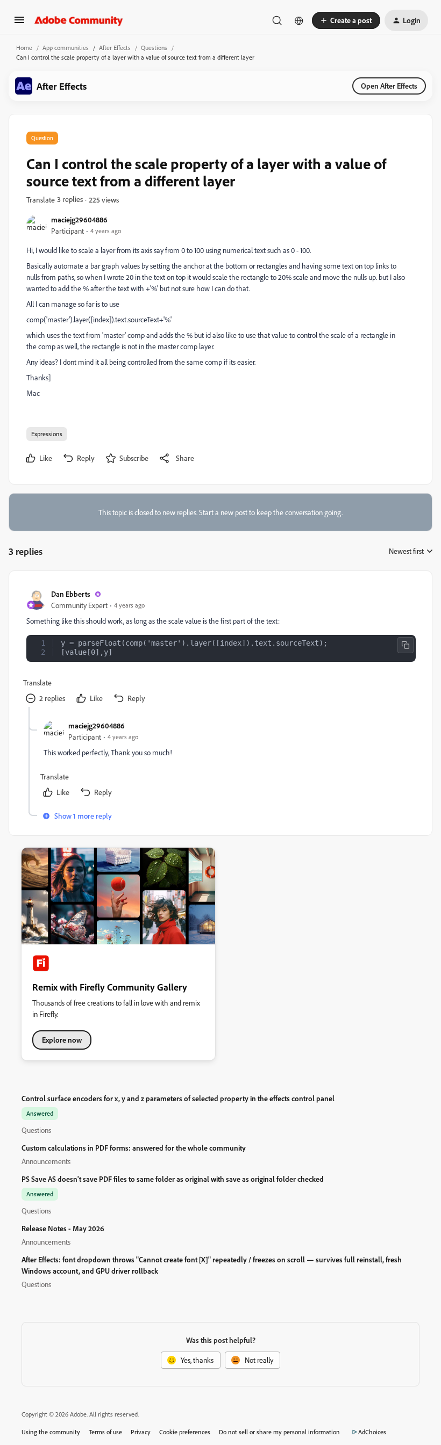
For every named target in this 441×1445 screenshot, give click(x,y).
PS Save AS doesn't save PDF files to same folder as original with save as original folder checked (173, 1178)
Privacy (141, 1432)
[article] (220, 647)
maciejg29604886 (79, 219)
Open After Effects (389, 85)
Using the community (51, 1432)
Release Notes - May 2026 (63, 1228)
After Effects (115, 48)
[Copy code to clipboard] (405, 645)
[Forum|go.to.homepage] (78, 20)
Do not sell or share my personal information (279, 1432)
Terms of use (105, 1432)
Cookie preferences (184, 1432)
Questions (154, 48)
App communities (65, 48)
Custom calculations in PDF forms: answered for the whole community (134, 1147)
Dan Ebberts (70, 593)
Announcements (46, 1161)
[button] (19, 23)
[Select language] (299, 20)
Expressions (46, 434)
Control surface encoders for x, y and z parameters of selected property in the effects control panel (178, 1098)
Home (24, 48)
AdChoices (372, 1432)
